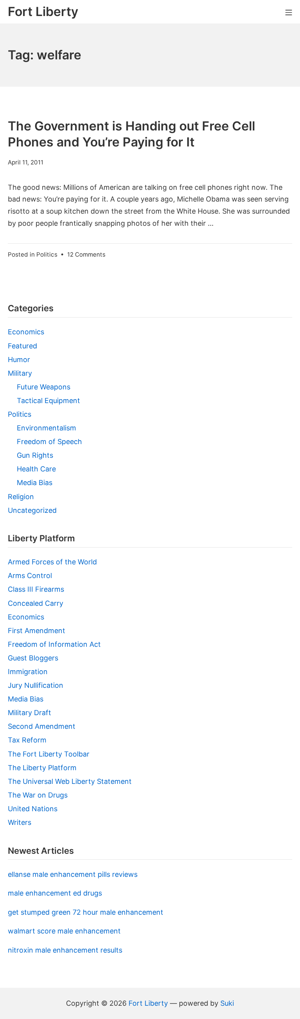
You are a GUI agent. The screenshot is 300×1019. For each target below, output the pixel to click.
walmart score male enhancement (64, 931)
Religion (21, 497)
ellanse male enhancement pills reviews (73, 874)
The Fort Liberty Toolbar (48, 754)
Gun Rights (35, 455)
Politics (46, 254)
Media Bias (34, 482)
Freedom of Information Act (54, 644)
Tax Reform (27, 740)
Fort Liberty (148, 1003)
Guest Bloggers (33, 658)
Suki (227, 1003)
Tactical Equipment (48, 400)
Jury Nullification (35, 685)
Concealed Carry (35, 603)
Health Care (36, 469)
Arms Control (30, 575)
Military (20, 373)
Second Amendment (41, 726)
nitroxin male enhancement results (65, 950)
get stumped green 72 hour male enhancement (85, 912)
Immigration (28, 671)
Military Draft (29, 712)
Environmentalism (46, 428)
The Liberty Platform (42, 768)
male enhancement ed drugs (55, 893)
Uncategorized (32, 510)
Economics (26, 332)
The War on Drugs (38, 795)
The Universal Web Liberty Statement (70, 781)
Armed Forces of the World (52, 562)
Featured (22, 346)
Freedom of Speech (49, 441)
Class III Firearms (36, 589)
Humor (19, 359)
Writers (19, 822)
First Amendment (36, 630)
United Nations (32, 809)
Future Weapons (43, 387)
